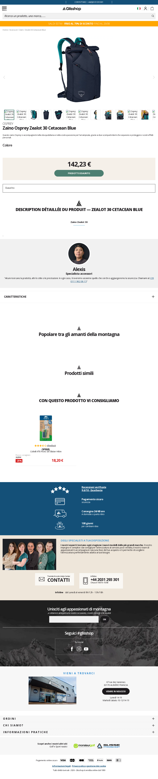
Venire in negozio (116, 691)
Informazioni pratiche (25, 732)
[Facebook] (72, 649)
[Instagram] (79, 649)
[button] (79, 297)
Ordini (9, 718)
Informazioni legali (61, 766)
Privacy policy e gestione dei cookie (89, 766)
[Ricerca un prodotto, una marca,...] (153, 16)
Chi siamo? (13, 725)
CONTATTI (58, 580)
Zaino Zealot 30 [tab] (79, 222)
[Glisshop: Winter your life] (71, 9)
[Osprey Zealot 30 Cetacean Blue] (79, 69)
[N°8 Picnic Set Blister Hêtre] (46, 428)
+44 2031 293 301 (105, 579)
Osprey (8, 123)
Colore (7, 145)
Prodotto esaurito (79, 173)
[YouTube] (86, 649)
